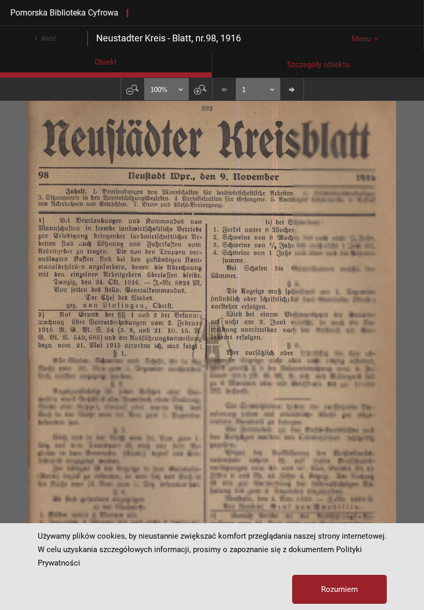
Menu (361, 38)
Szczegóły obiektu (318, 64)
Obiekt (106, 62)
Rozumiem (339, 589)
